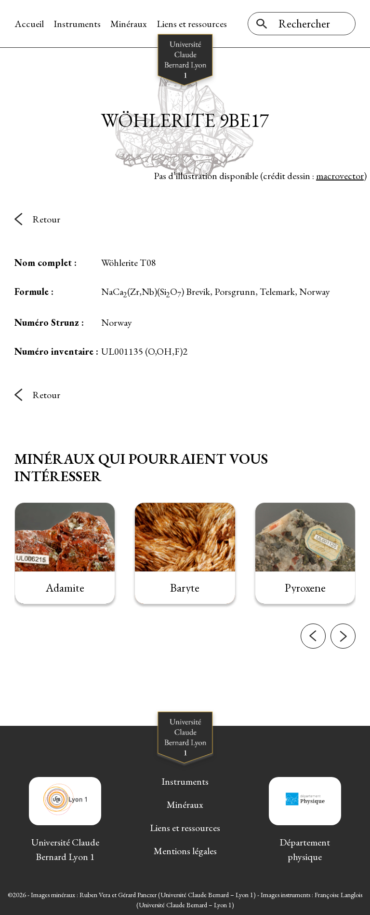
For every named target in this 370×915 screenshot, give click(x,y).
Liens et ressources (192, 23)
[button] (313, 636)
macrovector (340, 175)
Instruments (77, 23)
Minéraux (128, 23)
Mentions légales (185, 851)
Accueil (29, 23)
